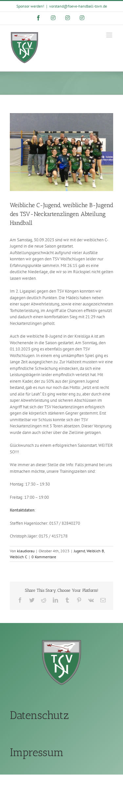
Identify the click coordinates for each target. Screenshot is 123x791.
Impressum (37, 752)
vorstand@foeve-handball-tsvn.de (78, 6)
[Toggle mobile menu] (109, 35)
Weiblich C (18, 556)
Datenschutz (39, 715)
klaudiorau (25, 550)
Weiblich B (95, 550)
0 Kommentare (43, 556)
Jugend (79, 550)
